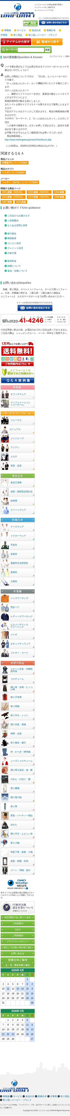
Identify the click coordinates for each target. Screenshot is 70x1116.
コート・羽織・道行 (20, 870)
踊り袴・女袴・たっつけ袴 (22, 688)
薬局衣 (14, 572)
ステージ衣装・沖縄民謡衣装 (22, 670)
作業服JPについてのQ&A (14, 162)
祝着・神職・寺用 (19, 861)
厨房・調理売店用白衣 (22, 491)
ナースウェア (17, 526)
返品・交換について (17, 270)
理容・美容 (16, 465)
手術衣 (14, 545)
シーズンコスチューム (22, 761)
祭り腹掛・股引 (18, 742)
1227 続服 (7, 202)
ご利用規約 (17, 935)
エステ (14, 456)
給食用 (14, 500)
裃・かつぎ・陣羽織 (20, 751)
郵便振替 (11, 238)
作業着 (4, 35)
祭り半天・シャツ (19, 715)
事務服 (7, 30)
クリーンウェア (18, 510)
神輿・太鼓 (16, 733)
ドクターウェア (18, 535)
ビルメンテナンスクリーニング (19, 625)
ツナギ (14, 634)
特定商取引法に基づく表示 (17, 917)
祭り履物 (15, 788)
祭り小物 (15, 843)
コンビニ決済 (14, 243)
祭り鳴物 (15, 706)
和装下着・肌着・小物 (22, 852)
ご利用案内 (13, 220)
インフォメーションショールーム (20, 403)
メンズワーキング (19, 598)
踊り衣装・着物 (18, 724)
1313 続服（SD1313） (13, 197)
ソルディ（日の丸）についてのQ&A (20, 182)
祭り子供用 (16, 697)
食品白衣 (36, 30)
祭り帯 (14, 806)
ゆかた (14, 824)
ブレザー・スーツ (19, 652)
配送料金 (11, 261)
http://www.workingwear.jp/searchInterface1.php (28, 139)
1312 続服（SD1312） (39, 192)
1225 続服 (21, 202)
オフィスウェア (18, 394)
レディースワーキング (22, 616)
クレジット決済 (15, 248)
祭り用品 (17, 35)
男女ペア (15, 607)
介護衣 (14, 581)
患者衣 (14, 554)
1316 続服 (59, 192)
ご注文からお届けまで (18, 215)
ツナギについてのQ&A (13, 172)
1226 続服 (59, 197)
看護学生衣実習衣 (19, 563)
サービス (21, 30)
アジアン (15, 447)
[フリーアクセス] (31, 23)
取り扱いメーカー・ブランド (42, 35)
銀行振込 (11, 233)
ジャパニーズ (17, 438)
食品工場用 (16, 482)
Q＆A (17, 929)
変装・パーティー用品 (22, 815)
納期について (14, 266)
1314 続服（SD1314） (39, 197)
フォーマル (16, 420)
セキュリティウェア (20, 643)
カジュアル (15, 429)
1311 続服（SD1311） (13, 192)
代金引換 (11, 253)
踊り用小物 (16, 797)
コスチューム (17, 679)
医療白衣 (51, 30)
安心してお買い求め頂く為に (17, 947)
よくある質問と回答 (17, 225)
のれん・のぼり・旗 (20, 779)
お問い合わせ (17, 953)
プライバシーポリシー (18, 941)
